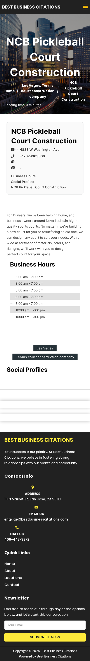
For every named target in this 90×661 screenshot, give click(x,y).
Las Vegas (31, 85)
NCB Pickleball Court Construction (38, 187)
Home (9, 91)
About (9, 570)
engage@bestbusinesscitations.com (36, 519)
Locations (13, 577)
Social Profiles (22, 182)
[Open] (85, 7)
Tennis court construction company (37, 91)
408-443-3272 (16, 539)
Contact (11, 584)
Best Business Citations (31, 7)
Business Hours (23, 176)
